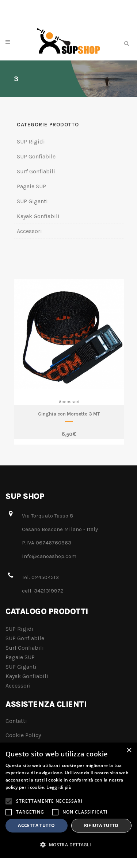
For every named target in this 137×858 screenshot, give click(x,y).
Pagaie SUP (31, 186)
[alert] (68, 800)
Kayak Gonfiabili (38, 216)
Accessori (29, 231)
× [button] (129, 750)
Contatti (16, 720)
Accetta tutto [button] (36, 825)
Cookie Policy (23, 735)
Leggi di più (59, 787)
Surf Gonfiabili (36, 171)
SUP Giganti (32, 201)
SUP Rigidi (31, 141)
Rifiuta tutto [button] (101, 825)
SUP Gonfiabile (36, 156)
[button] (68, 845)
